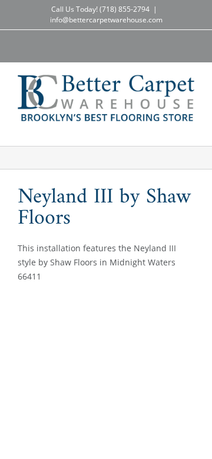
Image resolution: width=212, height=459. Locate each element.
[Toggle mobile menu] (189, 127)
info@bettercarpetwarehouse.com (106, 20)
